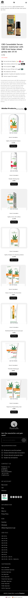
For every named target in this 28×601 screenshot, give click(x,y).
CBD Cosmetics (8, 6)
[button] (26, 2)
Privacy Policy (4, 514)
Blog (2, 508)
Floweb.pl (21, 593)
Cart (2, 487)
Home (2, 6)
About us (3, 511)
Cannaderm (15, 137)
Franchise (3, 522)
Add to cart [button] (14, 260)
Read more (13, 146)
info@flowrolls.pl (5, 475)
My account (4, 485)
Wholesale (4, 525)
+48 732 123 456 (4, 473)
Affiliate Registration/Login (8, 528)
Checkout (3, 490)
